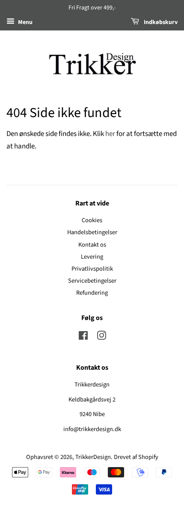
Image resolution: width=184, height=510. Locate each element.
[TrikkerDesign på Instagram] (101, 337)
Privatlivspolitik (92, 268)
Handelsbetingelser (92, 232)
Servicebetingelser (92, 280)
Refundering (92, 292)
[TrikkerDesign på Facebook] (83, 337)
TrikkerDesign (93, 457)
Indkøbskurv (160, 22)
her (110, 134)
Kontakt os (92, 244)
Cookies (92, 220)
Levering (92, 256)
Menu (25, 22)
